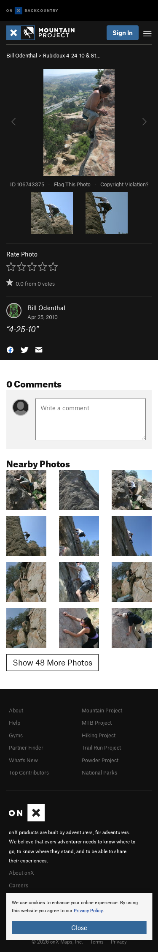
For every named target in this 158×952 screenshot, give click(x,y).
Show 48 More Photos (52, 662)
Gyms (16, 735)
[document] (79, 916)
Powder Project (100, 760)
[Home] (44, 32)
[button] (10, 349)
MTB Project (97, 722)
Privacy (119, 941)
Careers (18, 885)
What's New (23, 760)
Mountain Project (102, 710)
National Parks (99, 772)
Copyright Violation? (124, 184)
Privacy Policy (88, 911)
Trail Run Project (101, 747)
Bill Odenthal (21, 55)
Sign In (122, 32)
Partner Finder (26, 747)
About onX (21, 872)
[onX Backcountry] (32, 10)
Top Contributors (29, 772)
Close (79, 927)
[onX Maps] (27, 819)
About (16, 710)
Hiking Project (98, 735)
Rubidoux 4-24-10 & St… (72, 55)
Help (14, 722)
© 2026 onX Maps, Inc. (57, 941)
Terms (97, 941)
